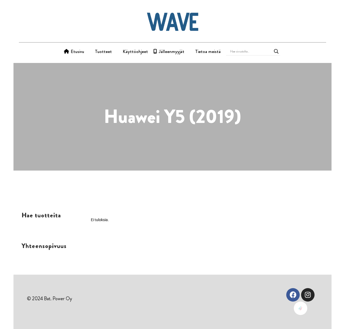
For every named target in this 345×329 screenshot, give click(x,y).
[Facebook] (293, 295)
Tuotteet (103, 51)
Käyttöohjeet (135, 51)
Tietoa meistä (208, 51)
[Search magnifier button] (276, 51)
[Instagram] (308, 295)
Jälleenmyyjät (171, 51)
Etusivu (77, 51)
